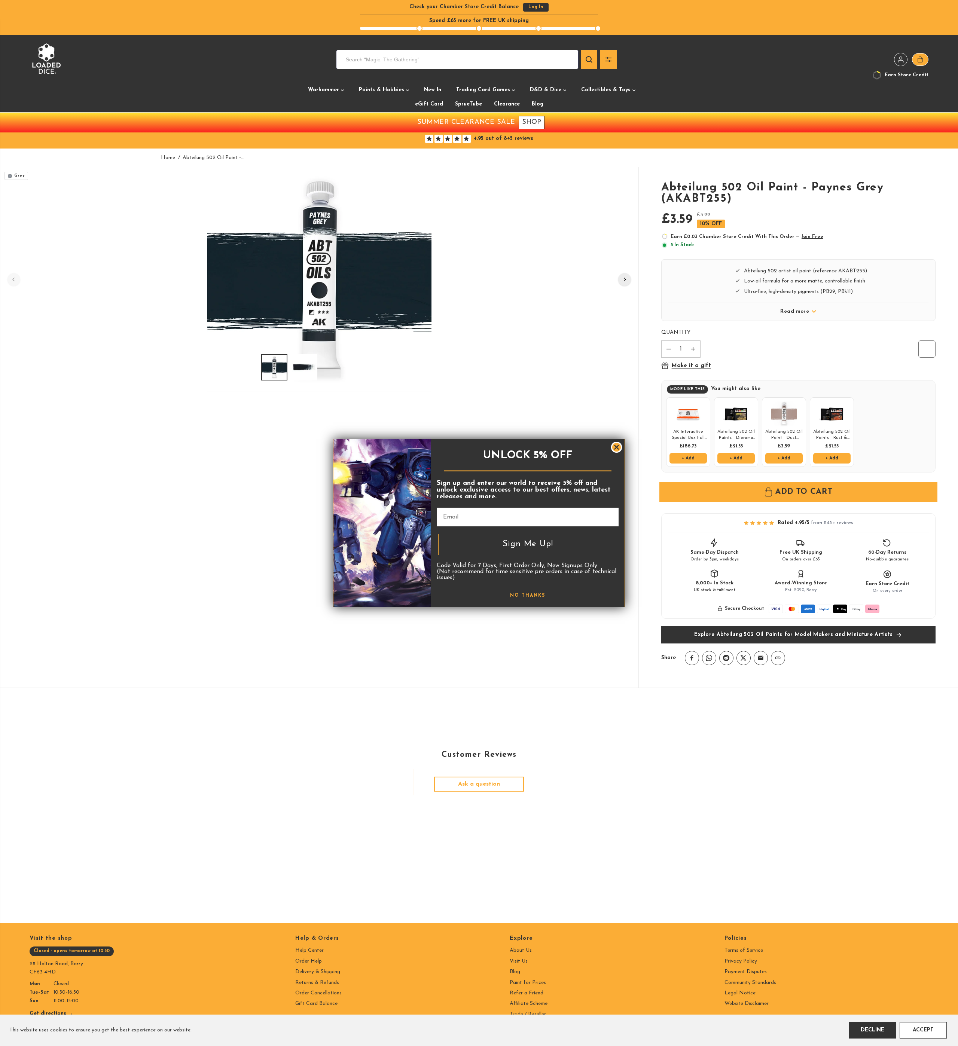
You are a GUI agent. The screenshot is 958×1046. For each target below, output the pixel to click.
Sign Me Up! (528, 544)
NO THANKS (527, 595)
